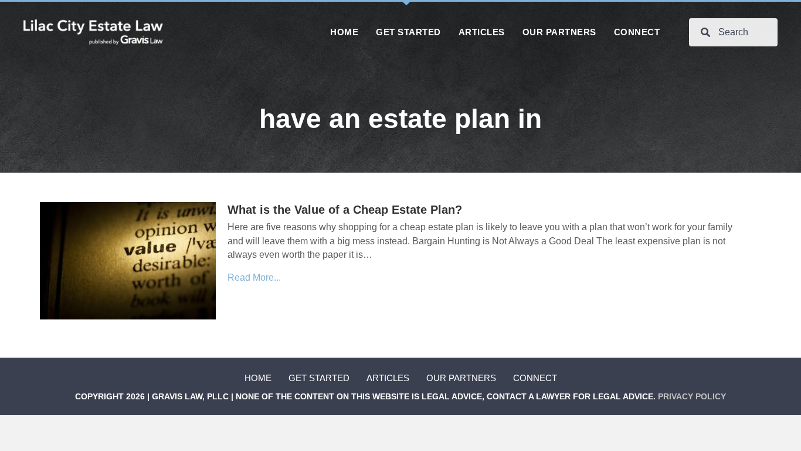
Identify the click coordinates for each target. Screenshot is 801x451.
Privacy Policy (692, 396)
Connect (535, 378)
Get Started (319, 378)
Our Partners (461, 378)
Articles (387, 378)
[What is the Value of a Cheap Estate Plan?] (128, 260)
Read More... (254, 277)
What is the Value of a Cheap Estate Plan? (345, 209)
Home (258, 378)
